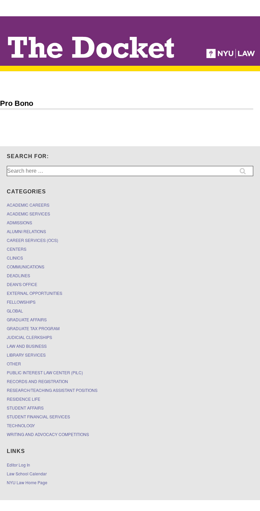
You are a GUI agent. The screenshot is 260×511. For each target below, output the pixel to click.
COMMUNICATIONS (25, 266)
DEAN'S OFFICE (22, 284)
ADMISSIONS (19, 222)
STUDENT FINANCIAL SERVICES (38, 416)
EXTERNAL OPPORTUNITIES (34, 293)
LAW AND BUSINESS (27, 346)
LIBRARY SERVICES (26, 355)
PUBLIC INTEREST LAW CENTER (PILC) (45, 372)
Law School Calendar (27, 473)
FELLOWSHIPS (21, 302)
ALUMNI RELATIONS (26, 231)
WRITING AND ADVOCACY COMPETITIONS (48, 434)
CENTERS (16, 249)
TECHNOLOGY (21, 425)
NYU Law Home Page (27, 482)
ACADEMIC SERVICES (28, 213)
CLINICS (15, 258)
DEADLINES (18, 275)
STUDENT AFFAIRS (25, 408)
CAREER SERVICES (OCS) (32, 240)
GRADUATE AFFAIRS (27, 319)
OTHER (14, 363)
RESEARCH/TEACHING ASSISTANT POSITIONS (52, 390)
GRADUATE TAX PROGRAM (33, 328)
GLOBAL (15, 311)
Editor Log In (18, 465)
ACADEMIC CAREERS (28, 205)
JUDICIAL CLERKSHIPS (29, 337)
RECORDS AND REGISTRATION (37, 381)
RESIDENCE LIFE (23, 399)
